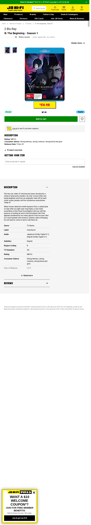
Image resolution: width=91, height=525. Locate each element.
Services (23, 18)
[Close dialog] (34, 500)
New (5, 14)
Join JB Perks (57, 18)
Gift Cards (39, 18)
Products (18, 14)
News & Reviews (77, 18)
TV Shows (28, 23)
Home (4, 23)
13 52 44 (65, 2)
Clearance (8, 18)
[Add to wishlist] (82, 119)
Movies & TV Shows (16, 23)
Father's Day (48, 14)
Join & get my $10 (19, 518)
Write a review (24, 37)
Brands (33, 14)
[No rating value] (9, 37)
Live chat (52, 2)
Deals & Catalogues (69, 14)
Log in (14, 128)
